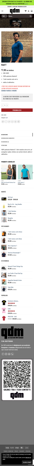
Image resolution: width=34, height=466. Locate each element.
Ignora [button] (26, 4)
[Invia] (30, 16)
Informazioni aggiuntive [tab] (7, 138)
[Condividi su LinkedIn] (18, 121)
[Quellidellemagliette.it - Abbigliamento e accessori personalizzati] (14, 11)
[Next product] (15, 24)
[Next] (33, 176)
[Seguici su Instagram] (6, 354)
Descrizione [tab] (4, 134)
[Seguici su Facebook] (2, 354)
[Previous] (1, 176)
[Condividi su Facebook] (6, 121)
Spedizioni (28, 451)
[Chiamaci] (12, 354)
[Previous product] (18, 24)
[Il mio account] (28, 11)
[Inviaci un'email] (9, 354)
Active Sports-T (21, 182)
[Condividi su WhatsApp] (2, 121)
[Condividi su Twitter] (9, 121)
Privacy (16, 451)
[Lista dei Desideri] (26, 11)
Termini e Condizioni (8, 451)
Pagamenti (21, 451)
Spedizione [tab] (4, 145)
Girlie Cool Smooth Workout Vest (8, 182)
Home (14, 21)
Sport (19, 21)
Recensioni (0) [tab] (5, 142)
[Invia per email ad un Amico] (12, 121)
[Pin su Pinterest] (15, 121)
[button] (2, 11)
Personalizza (17, 110)
